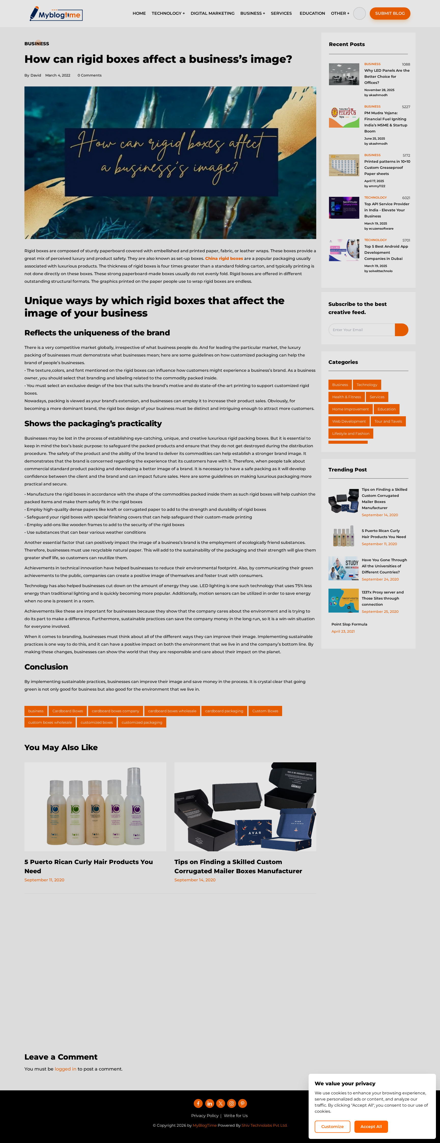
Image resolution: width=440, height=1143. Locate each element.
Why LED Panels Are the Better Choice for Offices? (387, 76)
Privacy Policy (205, 1115)
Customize (332, 1126)
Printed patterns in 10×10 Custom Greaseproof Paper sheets (387, 167)
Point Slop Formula (349, 624)
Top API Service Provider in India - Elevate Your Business (386, 210)
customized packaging (142, 722)
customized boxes (97, 722)
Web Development (349, 421)
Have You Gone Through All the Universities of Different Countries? (384, 566)
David (32, 75)
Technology (367, 384)
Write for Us (236, 1115)
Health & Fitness (346, 397)
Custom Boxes (265, 711)
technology (375, 197)
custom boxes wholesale (50, 722)
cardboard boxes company (115, 711)
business (36, 711)
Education (387, 409)
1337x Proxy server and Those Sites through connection (383, 598)
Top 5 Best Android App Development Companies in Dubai (386, 252)
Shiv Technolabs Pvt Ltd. (264, 1125)
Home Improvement (350, 409)
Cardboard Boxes (67, 711)
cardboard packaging (224, 711)
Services (377, 397)
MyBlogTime (205, 1125)
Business (36, 44)
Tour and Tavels (388, 421)
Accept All (371, 1126)
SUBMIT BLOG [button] (390, 13)
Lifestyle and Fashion (350, 433)
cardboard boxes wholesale (172, 711)
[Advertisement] (170, 969)
